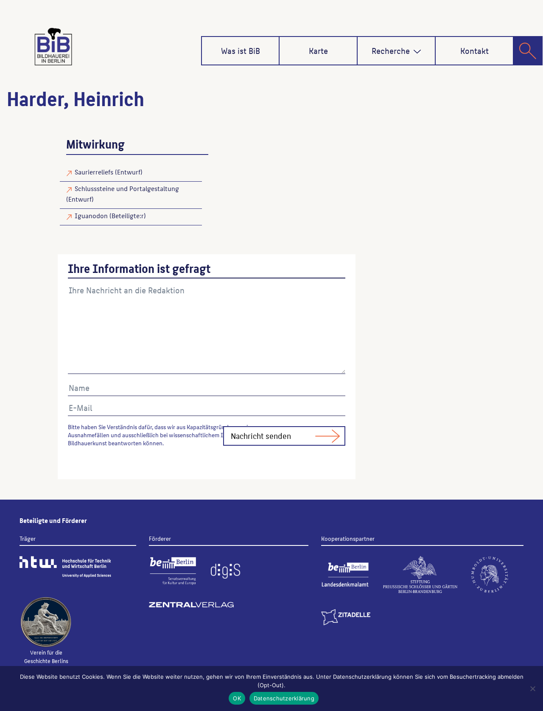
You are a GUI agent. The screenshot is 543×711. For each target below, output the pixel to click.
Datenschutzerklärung (284, 698)
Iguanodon (91, 215)
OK (237, 698)
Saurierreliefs (94, 171)
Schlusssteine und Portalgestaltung (127, 188)
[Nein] (532, 688)
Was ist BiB (240, 50)
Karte (318, 50)
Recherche (391, 50)
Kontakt (474, 50)
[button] (417, 51)
